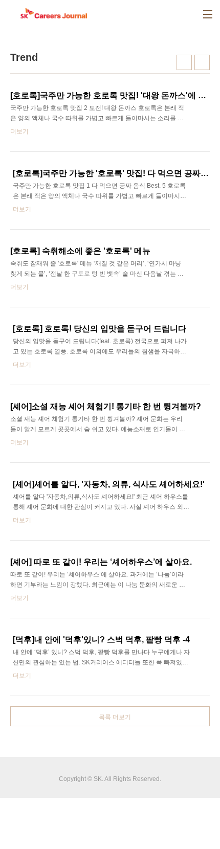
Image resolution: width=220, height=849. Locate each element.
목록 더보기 (115, 717)
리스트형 (202, 62)
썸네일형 (184, 62)
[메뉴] (207, 14)
